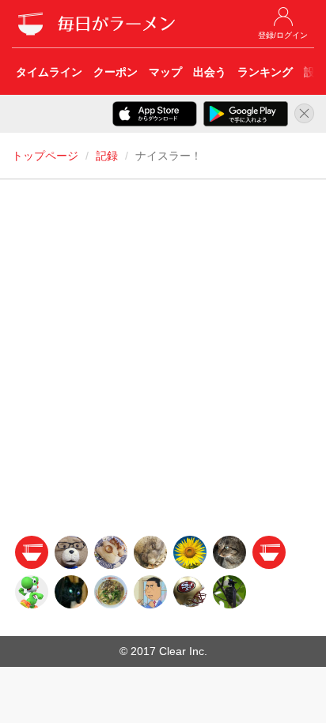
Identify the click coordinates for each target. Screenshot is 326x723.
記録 (107, 155)
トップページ (45, 155)
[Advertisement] (163, 362)
